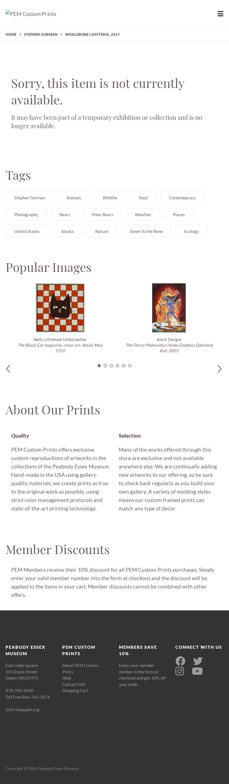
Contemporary (182, 197)
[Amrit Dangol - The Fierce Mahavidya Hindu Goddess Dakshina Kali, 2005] (169, 307)
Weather (143, 214)
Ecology (191, 231)
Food (143, 197)
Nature (101, 231)
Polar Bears (102, 214)
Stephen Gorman (29, 197)
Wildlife (110, 197)
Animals (73, 197)
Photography (26, 214)
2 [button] (105, 365)
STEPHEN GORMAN (41, 34)
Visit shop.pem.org (22, 709)
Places (179, 214)
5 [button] (123, 365)
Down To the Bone (146, 231)
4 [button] (117, 365)
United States (27, 231)
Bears (64, 214)
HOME (11, 34)
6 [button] (130, 365)
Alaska (67, 231)
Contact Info (73, 684)
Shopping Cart (75, 690)
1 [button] (99, 365)
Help (66, 677)
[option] (60, 318)
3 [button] (111, 365)
